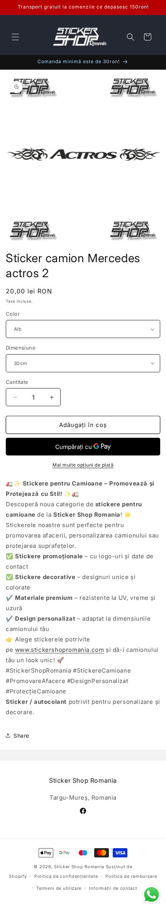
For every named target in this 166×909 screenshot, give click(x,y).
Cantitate (17, 382)
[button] (15, 36)
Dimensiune (21, 348)
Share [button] (21, 735)
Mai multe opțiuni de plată (83, 465)
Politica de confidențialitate (66, 876)
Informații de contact (113, 888)
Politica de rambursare (131, 876)
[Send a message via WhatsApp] (151, 894)
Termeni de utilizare (58, 888)
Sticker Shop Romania (79, 866)
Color (13, 314)
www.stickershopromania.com (59, 649)
